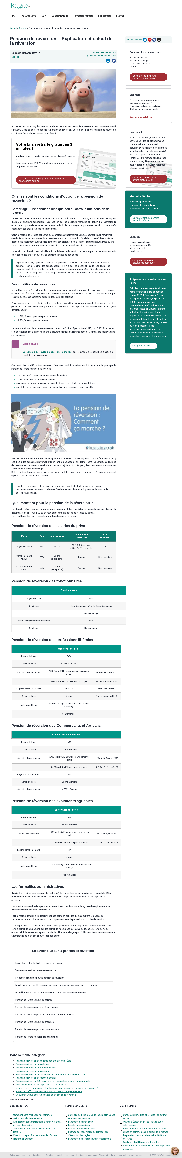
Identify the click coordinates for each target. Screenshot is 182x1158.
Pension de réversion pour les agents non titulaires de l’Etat (45, 1014)
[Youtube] (150, 40)
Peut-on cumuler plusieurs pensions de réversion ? (41, 1084)
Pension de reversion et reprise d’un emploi (36, 1036)
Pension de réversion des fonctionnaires (36, 1067)
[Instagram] (159, 40)
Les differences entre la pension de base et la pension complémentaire (50, 992)
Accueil (13, 28)
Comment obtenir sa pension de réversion (35, 970)
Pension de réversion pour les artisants (34, 1022)
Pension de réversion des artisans (32, 1064)
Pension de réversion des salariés (32, 1071)
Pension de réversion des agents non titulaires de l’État (43, 1060)
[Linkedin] (145, 40)
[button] (108, 61)
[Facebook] (154, 40)
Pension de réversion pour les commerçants (37, 1029)
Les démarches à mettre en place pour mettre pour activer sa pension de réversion (56, 985)
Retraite (22, 28)
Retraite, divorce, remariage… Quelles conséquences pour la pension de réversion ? (57, 1088)
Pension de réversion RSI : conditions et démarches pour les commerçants (53, 1081)
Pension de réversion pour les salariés (33, 1000)
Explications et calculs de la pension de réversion (39, 963)
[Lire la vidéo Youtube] (63, 423)
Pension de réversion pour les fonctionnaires (37, 1007)
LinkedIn (15, 57)
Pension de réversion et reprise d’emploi (36, 1077)
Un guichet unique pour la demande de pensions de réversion (46, 1095)
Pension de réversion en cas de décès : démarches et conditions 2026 (51, 1074)
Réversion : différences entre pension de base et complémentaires (49, 1091)
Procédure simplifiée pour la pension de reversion (39, 977)
